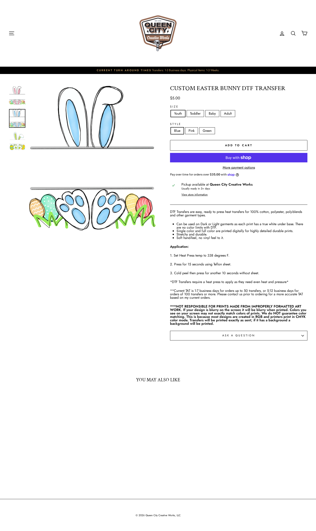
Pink (192, 130)
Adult (228, 113)
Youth (178, 113)
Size (174, 106)
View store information (194, 194)
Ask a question (238, 335)
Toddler (195, 113)
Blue (177, 130)
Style (175, 124)
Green (207, 130)
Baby (212, 113)
